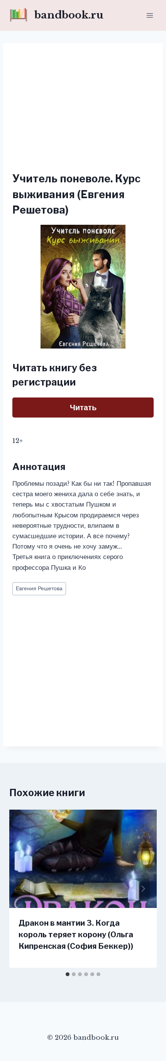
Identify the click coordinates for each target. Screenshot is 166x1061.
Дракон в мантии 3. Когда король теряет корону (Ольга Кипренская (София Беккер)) (76, 934)
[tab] (67, 974)
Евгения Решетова (39, 588)
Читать (83, 407)
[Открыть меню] (149, 15)
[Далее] (143, 888)
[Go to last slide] (23, 888)
